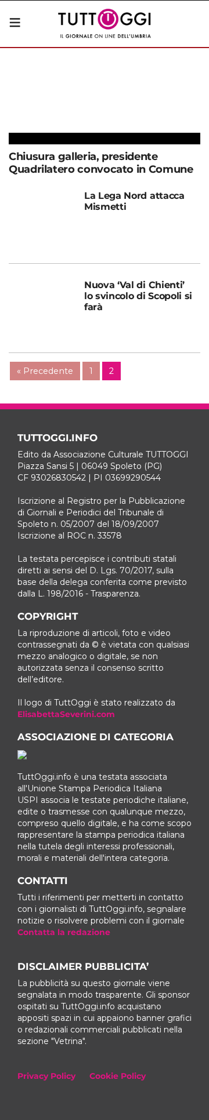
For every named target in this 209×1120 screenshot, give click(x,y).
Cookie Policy (117, 1076)
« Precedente (45, 371)
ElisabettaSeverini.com (66, 714)
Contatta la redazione (63, 932)
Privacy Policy (46, 1076)
